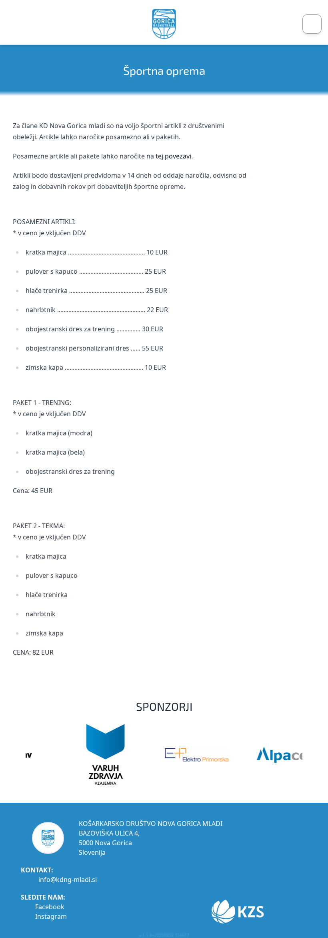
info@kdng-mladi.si (67, 879)
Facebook (49, 906)
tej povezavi (173, 156)
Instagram (51, 916)
